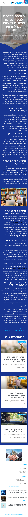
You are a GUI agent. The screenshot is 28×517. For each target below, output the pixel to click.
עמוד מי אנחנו (22, 471)
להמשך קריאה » (22, 439)
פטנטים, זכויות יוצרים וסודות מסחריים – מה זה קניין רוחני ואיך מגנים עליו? (17, 498)
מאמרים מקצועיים (17, 35)
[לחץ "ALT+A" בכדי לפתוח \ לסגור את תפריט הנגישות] (26, 2)
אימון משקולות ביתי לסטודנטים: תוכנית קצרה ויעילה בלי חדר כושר (15, 395)
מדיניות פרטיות (21, 469)
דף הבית (24, 35)
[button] (13, 3)
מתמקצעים (19, 3)
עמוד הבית (22, 472)
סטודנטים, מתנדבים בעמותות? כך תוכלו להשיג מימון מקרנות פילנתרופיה (17, 505)
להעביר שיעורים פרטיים (17, 222)
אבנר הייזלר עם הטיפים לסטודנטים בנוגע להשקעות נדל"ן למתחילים (14, 359)
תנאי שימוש (22, 468)
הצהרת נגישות (22, 467)
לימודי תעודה (22, 483)
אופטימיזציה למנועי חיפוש (20, 268)
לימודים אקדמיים (21, 482)
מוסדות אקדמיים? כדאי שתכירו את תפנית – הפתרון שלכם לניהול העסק (18, 491)
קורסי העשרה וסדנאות (20, 479)
